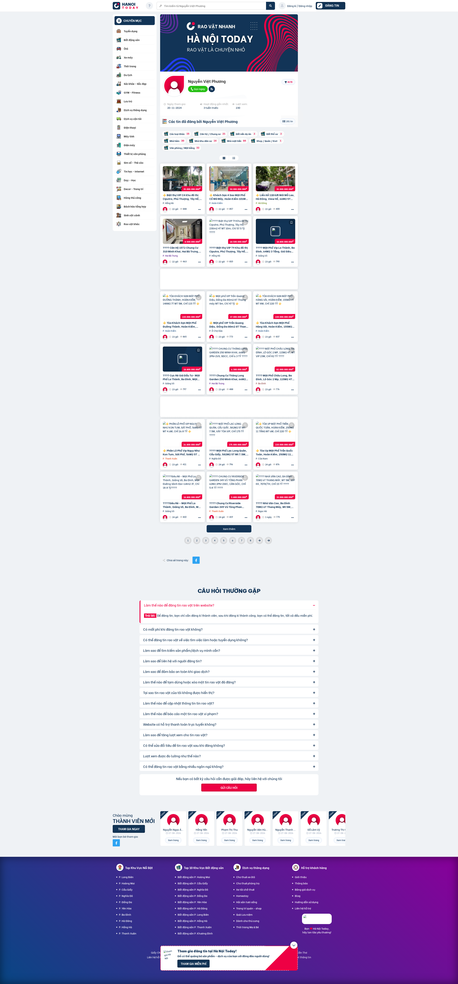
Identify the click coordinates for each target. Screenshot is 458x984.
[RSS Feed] (212, 89)
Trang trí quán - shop (249, 908)
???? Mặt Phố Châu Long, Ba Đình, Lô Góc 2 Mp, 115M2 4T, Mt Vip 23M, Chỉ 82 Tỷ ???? (274, 377)
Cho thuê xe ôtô (245, 877)
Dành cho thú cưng (247, 921)
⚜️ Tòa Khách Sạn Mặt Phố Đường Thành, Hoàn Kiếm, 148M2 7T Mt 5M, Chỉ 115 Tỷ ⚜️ (182, 324)
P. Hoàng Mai (127, 883)
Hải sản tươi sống (246, 902)
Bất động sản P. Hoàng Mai (194, 877)
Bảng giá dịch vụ (305, 889)
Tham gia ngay (129, 829)
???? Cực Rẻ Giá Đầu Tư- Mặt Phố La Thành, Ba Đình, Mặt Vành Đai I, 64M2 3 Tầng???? (181, 377)
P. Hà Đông (125, 921)
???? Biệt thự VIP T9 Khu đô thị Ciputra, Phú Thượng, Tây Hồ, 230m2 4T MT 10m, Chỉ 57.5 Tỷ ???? (228, 249)
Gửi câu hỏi (229, 787)
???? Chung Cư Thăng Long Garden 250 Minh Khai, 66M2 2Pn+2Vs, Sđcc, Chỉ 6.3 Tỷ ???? (227, 377)
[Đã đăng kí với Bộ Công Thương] (317, 921)
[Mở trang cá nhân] (173, 820)
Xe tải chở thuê (245, 889)
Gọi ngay (199, 89)
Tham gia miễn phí (193, 963)
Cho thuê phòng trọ (247, 883)
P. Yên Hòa (125, 908)
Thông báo (301, 883)
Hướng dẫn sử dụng (306, 902)
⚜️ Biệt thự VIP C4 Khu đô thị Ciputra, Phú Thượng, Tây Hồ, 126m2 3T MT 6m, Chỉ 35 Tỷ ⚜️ (182, 197)
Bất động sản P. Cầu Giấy (193, 883)
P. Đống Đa (125, 902)
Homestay (242, 896)
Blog (297, 896)
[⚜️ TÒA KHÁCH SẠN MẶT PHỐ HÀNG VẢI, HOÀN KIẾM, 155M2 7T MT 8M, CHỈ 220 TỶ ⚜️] (275, 306)
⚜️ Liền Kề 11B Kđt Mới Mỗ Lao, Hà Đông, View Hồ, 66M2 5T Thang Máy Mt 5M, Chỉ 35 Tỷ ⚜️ (275, 197)
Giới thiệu (300, 877)
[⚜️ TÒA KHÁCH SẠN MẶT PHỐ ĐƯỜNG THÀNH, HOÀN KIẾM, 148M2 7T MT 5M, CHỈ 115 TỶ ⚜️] (182, 306)
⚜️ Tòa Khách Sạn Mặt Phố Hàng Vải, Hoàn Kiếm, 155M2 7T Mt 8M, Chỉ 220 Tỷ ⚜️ (274, 324)
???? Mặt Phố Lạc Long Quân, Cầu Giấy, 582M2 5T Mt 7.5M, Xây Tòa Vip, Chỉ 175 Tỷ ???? (228, 452)
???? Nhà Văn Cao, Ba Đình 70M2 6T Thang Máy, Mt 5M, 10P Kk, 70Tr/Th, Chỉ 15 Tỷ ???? (275, 505)
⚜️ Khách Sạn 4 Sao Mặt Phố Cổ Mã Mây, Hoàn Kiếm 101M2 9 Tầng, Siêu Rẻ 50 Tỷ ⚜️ (228, 197)
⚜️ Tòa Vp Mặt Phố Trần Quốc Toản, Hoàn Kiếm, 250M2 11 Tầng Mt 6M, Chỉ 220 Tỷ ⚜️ (274, 452)
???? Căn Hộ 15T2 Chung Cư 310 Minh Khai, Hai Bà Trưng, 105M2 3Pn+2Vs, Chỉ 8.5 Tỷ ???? (181, 249)
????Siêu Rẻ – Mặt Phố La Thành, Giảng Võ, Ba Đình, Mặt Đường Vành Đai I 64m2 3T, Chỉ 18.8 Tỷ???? (182, 505)
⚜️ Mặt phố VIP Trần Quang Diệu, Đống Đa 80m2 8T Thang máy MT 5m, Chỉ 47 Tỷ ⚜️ (228, 324)
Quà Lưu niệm (244, 914)
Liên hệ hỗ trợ (303, 908)
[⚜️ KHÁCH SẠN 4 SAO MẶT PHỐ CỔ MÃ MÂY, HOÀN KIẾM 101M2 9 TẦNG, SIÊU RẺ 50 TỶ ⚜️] (229, 178)
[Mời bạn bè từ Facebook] (116, 842)
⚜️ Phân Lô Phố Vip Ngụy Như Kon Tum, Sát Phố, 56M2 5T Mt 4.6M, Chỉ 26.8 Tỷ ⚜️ (182, 452)
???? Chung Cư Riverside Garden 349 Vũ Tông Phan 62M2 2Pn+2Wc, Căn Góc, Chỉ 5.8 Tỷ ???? (228, 505)
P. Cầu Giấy (126, 889)
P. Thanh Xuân (127, 933)
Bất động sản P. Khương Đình (195, 933)
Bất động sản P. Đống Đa (192, 896)
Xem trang (173, 840)
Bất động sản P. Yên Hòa (192, 902)
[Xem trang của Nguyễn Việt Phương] (165, 209)
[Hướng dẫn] (149, 5)
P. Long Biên (126, 877)
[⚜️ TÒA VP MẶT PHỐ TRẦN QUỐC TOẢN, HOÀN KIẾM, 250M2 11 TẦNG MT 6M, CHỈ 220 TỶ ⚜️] (275, 434)
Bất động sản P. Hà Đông (192, 908)
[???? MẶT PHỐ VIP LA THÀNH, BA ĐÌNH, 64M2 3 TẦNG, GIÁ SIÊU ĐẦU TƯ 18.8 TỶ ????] (275, 231)
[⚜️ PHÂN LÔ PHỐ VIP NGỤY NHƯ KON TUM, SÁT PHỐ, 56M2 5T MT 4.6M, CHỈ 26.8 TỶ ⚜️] (182, 434)
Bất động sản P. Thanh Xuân (195, 927)
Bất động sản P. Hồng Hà (192, 921)
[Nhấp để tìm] (270, 6)
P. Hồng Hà (125, 927)
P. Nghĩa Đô (126, 896)
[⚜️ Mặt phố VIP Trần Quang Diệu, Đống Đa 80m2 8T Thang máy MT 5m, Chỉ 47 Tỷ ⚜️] (229, 306)
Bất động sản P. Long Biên (193, 914)
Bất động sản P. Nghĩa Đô (193, 889)
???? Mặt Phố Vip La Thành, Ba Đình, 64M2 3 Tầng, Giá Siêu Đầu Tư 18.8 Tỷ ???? (275, 249)
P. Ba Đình (125, 914)
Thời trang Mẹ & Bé (247, 927)
